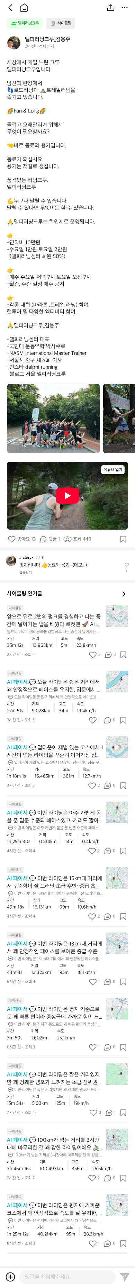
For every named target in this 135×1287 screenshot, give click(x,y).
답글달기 (25, 573)
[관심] (123, 539)
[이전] (10, 7)
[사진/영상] (10, 1276)
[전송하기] (124, 1276)
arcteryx (26, 557)
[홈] (24, 7)
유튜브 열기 (113, 469)
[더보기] (124, 7)
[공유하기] (110, 7)
